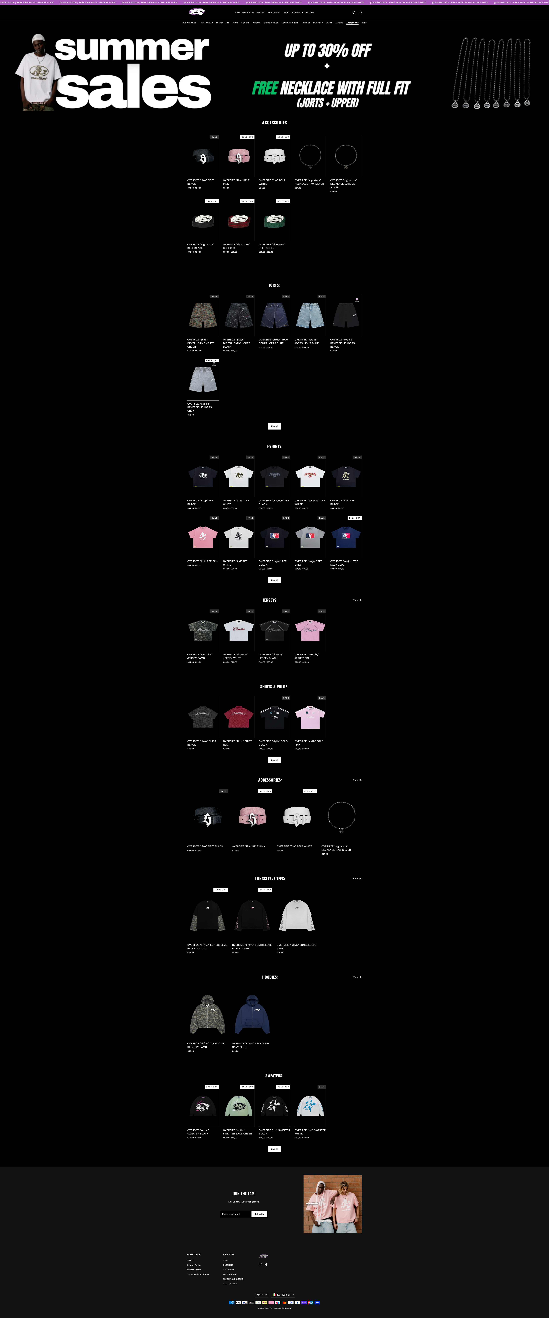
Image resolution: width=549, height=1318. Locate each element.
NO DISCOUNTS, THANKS (275, 678)
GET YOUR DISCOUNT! (274, 671)
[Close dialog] (296, 635)
